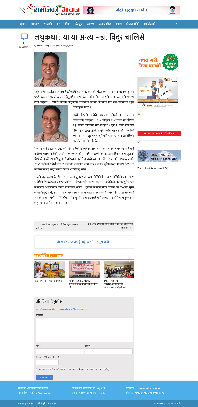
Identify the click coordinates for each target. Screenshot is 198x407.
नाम (38, 346)
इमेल (87, 346)
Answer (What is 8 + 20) (48, 357)
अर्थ (58, 24)
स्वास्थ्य (90, 24)
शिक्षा (67, 24)
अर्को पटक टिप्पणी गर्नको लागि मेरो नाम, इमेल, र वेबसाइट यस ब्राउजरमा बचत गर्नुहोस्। (74, 369)
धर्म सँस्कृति (149, 24)
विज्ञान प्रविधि (132, 24)
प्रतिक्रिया (39, 315)
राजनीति (48, 24)
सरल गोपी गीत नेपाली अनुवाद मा (48, 281)
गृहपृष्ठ (23, 24)
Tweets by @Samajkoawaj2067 (153, 168)
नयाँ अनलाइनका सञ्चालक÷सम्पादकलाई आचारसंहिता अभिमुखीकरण (115, 284)
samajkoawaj (43, 45)
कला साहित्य (105, 24)
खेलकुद (79, 24)
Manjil (177, 403)
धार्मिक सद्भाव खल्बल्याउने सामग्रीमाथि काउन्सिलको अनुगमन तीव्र (83, 284)
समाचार (35, 24)
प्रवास (119, 24)
